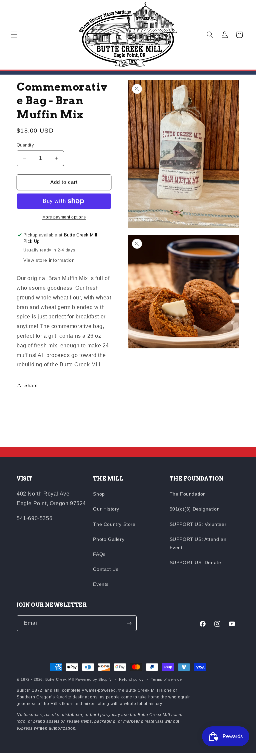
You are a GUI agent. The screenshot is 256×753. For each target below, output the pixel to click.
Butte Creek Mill (59, 679)
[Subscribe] (129, 623)
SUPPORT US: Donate (195, 562)
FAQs (99, 554)
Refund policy (131, 679)
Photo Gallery (108, 539)
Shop (99, 494)
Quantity (25, 145)
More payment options (64, 217)
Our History (106, 509)
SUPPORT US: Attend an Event (198, 543)
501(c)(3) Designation (195, 509)
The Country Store (114, 524)
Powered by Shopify (93, 679)
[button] (14, 34)
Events (101, 584)
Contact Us (105, 569)
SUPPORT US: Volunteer (198, 524)
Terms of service (166, 679)
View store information (49, 260)
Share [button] (31, 385)
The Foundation (188, 494)
